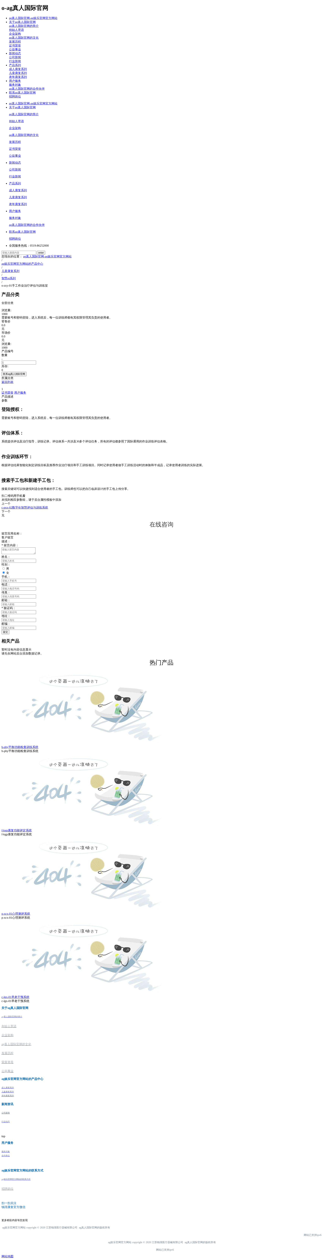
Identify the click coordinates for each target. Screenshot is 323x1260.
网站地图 (7, 1256)
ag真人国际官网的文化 (24, 37)
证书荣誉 (15, 45)
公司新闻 (15, 57)
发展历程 (15, 41)
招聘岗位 (15, 96)
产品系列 (15, 65)
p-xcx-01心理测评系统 (15, 913)
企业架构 (15, 33)
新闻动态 (15, 53)
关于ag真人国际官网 (22, 22)
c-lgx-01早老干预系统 (15, 997)
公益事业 (15, 49)
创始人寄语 (16, 29)
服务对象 (15, 84)
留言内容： (10, 545)
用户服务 (15, 80)
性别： (5, 564)
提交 (5, 632)
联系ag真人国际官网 (22, 92)
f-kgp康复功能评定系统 (16, 830)
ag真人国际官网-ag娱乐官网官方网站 (33, 18)
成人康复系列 (18, 69)
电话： (5, 584)
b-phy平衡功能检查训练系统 (19, 747)
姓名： (5, 556)
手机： (5, 576)
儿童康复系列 (18, 73)
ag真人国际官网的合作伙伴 (27, 88)
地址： (5, 615)
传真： (5, 592)
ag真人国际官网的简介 (24, 25)
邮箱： (5, 600)
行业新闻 (15, 61)
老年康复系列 (18, 76)
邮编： (5, 623)
